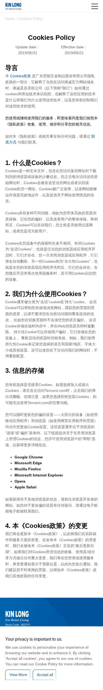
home (10, 18)
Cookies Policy (30, 18)
